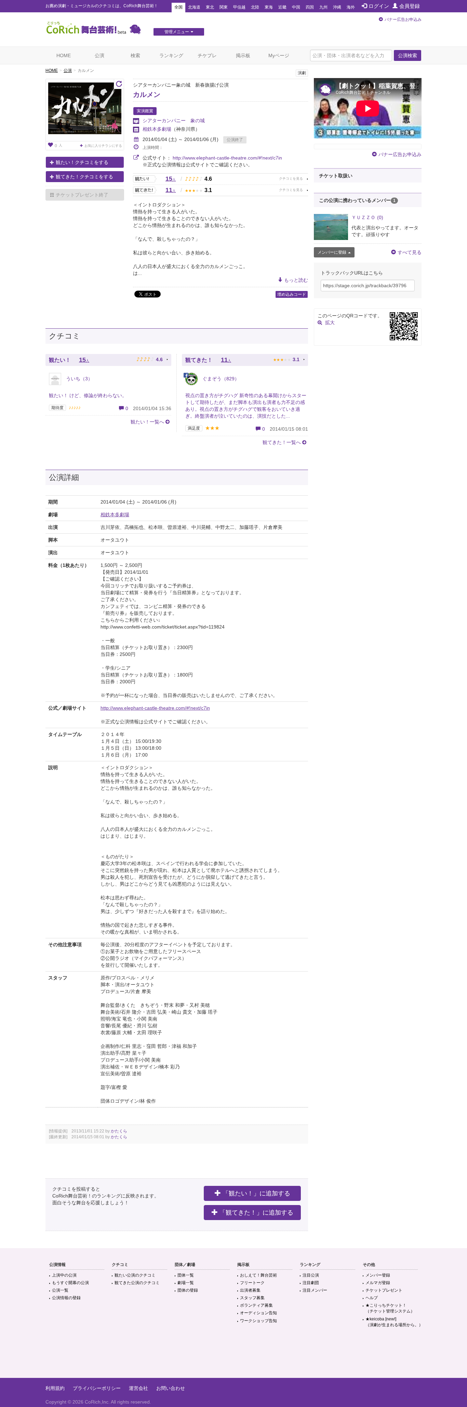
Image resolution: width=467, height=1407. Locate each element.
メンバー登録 (377, 1275)
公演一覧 (60, 1290)
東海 (269, 7)
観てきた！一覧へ (282, 442)
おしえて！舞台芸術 (258, 1275)
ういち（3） (79, 378)
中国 (296, 7)
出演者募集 (250, 1290)
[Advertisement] (233, 1355)
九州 (323, 7)
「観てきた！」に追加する (256, 1212)
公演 (99, 55)
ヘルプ (371, 1297)
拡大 (330, 322)
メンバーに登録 (332, 252)
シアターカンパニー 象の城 (174, 120)
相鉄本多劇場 (157, 129)
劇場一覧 (185, 1282)
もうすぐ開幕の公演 (70, 1282)
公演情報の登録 (66, 1297)
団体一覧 (185, 1275)
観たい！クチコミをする (82, 162)
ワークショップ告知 (258, 1320)
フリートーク (252, 1282)
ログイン (379, 6)
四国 (310, 7)
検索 (135, 55)
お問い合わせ (170, 1388)
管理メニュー (176, 31)
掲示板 (243, 55)
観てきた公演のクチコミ (137, 1282)
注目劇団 (311, 1282)
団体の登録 (187, 1290)
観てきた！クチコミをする (84, 176)
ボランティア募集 (256, 1305)
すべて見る (410, 252)
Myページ (278, 55)
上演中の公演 (64, 1275)
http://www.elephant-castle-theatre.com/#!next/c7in (227, 158)
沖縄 (337, 7)
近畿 (282, 7)
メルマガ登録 (377, 1282)
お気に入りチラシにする (103, 146)
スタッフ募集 (252, 1297)
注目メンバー (315, 1290)
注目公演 (311, 1275)
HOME (63, 55)
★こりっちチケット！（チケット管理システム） (390, 1308)
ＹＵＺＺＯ (367, 217)
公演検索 (407, 55)
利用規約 (55, 1388)
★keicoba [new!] (394, 1322)
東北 (210, 7)
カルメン (146, 94)
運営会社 (138, 1388)
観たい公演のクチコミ (135, 1275)
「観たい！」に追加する (256, 1193)
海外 (351, 7)
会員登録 (409, 6)
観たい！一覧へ (147, 421)
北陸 (255, 7)
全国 (178, 7)
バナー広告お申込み (403, 19)
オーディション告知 (258, 1312)
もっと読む (296, 280)
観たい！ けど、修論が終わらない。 (88, 395)
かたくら (119, 1131)
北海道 (194, 7)
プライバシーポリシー (97, 1388)
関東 (223, 7)
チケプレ (207, 55)
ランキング (171, 55)
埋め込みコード (291, 294)
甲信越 (239, 7)
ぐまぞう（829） (220, 378)
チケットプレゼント (383, 1290)
